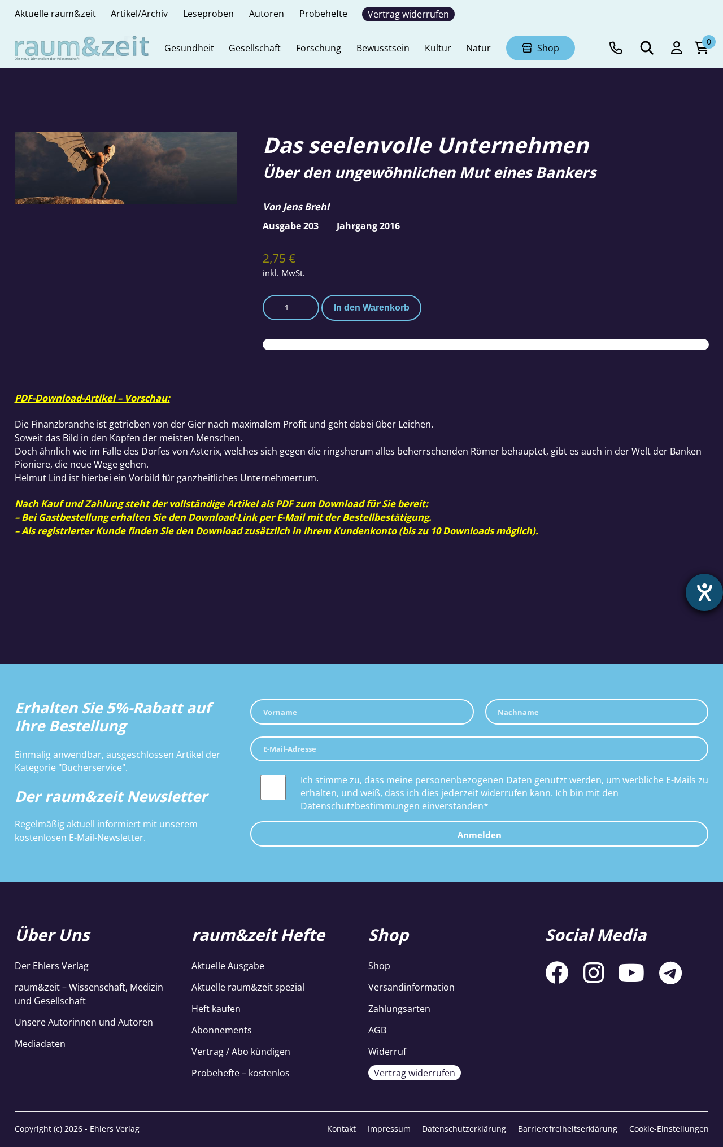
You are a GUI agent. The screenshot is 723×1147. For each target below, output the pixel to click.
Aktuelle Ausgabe (227, 965)
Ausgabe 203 (291, 225)
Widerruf (387, 1051)
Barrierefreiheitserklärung (567, 1128)
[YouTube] (631, 973)
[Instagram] (593, 973)
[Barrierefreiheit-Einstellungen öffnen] (704, 592)
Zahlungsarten (399, 1008)
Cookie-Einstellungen (669, 1128)
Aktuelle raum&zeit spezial (247, 986)
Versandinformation (411, 986)
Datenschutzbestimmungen (360, 805)
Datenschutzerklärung (464, 1128)
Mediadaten (40, 1043)
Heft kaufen (216, 1008)
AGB (377, 1029)
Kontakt (341, 1128)
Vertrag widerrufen (414, 1072)
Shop (379, 965)
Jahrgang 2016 (368, 225)
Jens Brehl (306, 206)
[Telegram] (670, 973)
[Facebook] (557, 973)
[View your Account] (676, 48)
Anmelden (480, 834)
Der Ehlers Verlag (52, 965)
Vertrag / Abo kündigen (240, 1051)
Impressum (389, 1128)
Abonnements (221, 1029)
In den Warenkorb (372, 307)
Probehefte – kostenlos (240, 1072)
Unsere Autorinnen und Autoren (84, 1021)
